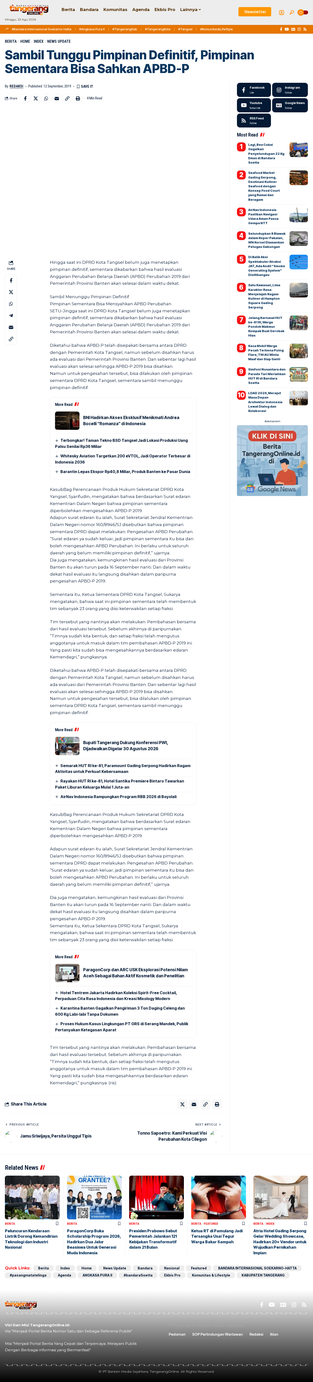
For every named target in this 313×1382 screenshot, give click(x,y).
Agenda (64, 1275)
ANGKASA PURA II (97, 1275)
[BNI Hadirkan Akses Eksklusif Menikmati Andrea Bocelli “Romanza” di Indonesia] (67, 420)
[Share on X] (36, 98)
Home (25, 41)
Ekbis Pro (172, 1275)
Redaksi (16, 86)
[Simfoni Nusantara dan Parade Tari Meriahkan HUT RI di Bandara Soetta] (299, 374)
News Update (59, 41)
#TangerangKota (157, 29)
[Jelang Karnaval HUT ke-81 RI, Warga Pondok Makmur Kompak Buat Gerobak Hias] (299, 323)
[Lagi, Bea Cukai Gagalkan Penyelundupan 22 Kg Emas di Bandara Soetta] (299, 149)
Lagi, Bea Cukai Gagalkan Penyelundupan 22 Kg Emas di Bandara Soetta (266, 153)
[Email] (57, 98)
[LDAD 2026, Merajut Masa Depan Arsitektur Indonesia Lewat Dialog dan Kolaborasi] (299, 398)
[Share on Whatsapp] (46, 98)
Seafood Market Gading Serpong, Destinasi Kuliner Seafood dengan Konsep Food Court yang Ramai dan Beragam (264, 186)
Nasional (171, 1268)
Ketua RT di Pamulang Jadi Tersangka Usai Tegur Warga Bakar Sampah (217, 1236)
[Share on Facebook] (25, 98)
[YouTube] (286, 29)
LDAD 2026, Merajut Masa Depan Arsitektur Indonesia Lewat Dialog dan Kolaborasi (265, 402)
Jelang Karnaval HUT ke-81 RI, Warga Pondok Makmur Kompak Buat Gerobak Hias (266, 327)
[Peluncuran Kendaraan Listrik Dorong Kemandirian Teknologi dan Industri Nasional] (32, 1197)
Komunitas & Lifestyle (211, 1275)
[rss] (254, 121)
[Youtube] (254, 105)
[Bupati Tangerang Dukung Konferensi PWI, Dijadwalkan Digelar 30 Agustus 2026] (67, 746)
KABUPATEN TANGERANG (263, 1275)
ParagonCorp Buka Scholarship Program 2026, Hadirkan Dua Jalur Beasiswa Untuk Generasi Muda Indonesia (94, 1241)
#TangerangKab (124, 29)
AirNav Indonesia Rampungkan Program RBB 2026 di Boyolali (118, 796)
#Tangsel (185, 29)
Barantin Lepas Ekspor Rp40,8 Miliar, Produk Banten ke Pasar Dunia (125, 471)
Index (39, 41)
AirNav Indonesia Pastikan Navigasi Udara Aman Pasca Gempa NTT (263, 216)
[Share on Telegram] (11, 315)
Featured (211, 1223)
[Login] (282, 13)
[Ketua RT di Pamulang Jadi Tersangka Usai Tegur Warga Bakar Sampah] (218, 1197)
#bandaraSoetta (138, 1275)
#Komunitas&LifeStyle (216, 29)
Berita (11, 41)
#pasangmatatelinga (28, 1275)
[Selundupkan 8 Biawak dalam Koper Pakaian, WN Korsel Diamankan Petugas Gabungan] (299, 238)
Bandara (145, 1268)
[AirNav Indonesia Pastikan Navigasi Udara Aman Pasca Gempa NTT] (299, 215)
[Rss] (305, 29)
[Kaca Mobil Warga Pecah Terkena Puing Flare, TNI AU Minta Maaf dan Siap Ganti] (299, 351)
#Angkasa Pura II (92, 29)
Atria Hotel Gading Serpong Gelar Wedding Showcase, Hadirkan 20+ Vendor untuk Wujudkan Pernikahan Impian (279, 1241)
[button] (292, 12)
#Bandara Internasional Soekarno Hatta (41, 29)
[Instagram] (299, 29)
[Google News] (293, 29)
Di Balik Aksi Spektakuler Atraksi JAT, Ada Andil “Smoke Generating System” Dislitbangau (266, 266)
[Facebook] (281, 29)
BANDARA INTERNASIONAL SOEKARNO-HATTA (257, 1268)
